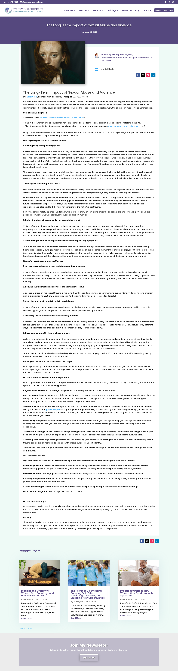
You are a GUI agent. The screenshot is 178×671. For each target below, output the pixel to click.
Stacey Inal (32, 97)
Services (83, 11)
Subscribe (89, 657)
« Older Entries (25, 628)
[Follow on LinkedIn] (153, 75)
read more (26, 618)
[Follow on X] (143, 75)
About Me (68, 11)
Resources (127, 11)
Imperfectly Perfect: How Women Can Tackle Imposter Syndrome (137, 593)
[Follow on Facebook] (138, 75)
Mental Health (108, 69)
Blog (137, 11)
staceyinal (29, 599)
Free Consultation (164, 10)
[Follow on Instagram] (148, 75)
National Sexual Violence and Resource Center (62, 117)
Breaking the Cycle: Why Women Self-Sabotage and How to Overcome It (37, 593)
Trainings (111, 11)
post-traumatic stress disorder (123, 126)
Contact (147, 11)
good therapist (52, 409)
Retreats (97, 11)
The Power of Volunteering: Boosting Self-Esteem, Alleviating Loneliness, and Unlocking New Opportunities (88, 594)
